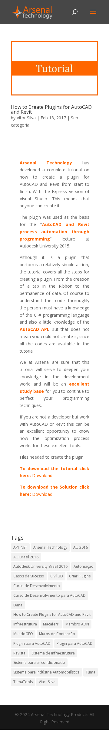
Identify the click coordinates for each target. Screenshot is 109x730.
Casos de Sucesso (28, 576)
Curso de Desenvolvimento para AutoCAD (49, 595)
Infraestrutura (25, 624)
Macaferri (51, 624)
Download (42, 475)
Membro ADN (77, 624)
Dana (17, 605)
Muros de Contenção (57, 633)
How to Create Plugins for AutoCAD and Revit (51, 109)
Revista (19, 653)
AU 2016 (80, 547)
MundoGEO (23, 633)
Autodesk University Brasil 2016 (40, 566)
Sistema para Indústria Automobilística (46, 672)
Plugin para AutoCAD (75, 643)
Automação (84, 566)
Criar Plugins (80, 576)
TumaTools (23, 681)
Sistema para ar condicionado (39, 662)
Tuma (90, 672)
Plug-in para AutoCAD (32, 643)
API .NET (20, 547)
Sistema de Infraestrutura (53, 653)
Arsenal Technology (50, 547)
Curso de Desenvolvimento (36, 585)
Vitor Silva (26, 118)
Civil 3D (56, 576)
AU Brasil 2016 (25, 557)
